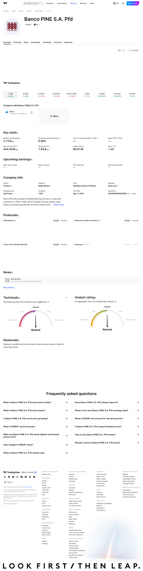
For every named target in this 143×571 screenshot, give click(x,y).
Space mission (74, 514)
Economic (45, 512)
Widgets (125, 474)
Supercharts (46, 474)
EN (117, 3)
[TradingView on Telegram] (25, 476)
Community (62, 3)
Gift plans (72, 481)
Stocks (44, 481)
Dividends (45, 517)
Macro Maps (46, 532)
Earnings (45, 514)
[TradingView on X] (4, 476)
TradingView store (75, 530)
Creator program (102, 481)
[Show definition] (21, 138)
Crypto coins (46, 488)
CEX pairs (45, 490)
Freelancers (100, 508)
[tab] (56, 220)
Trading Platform (128, 483)
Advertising (126, 490)
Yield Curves (46, 528)
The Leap (72, 494)
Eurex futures (73, 503)
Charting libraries (128, 476)
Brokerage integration (130, 492)
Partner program (128, 494)
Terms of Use (73, 541)
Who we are (73, 512)
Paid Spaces (101, 510)
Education (100, 494)
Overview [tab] (7, 42)
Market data (73, 479)
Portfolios (45, 525)
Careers (71, 521)
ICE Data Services (27, 487)
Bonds (44, 485)
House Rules (101, 483)
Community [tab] (35, 42)
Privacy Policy (74, 546)
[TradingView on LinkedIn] (21, 476)
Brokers (83, 3)
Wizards (99, 506)
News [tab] (26, 42)
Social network (102, 474)
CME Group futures (75, 501)
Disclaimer (72, 543)
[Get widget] (124, 50)
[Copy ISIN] (128, 194)
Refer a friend (101, 479)
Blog (70, 517)
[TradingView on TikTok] (29, 476)
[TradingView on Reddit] (34, 476)
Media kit (72, 524)
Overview (72, 488)
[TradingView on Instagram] (17, 476)
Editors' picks (101, 497)
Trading (99, 492)
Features (72, 474)
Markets (73, 3)
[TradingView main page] (5, 3)
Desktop (45, 543)
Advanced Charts (129, 481)
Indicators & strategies (104, 503)
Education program (129, 497)
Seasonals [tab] (68, 42)
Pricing (71, 476)
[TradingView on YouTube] (13, 476)
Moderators (100, 486)
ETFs (43, 483)
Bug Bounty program (76, 555)
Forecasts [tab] (58, 42)
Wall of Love (101, 476)
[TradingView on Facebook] (9, 476)
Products (50, 3)
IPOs (43, 519)
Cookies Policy (74, 548)
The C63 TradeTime (75, 535)
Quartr (31, 501)
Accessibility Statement (77, 550)
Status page (73, 557)
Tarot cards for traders (76, 532)
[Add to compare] (31, 112)
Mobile (44, 541)
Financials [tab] (17, 42)
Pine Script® (46, 535)
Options (44, 530)
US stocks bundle (75, 506)
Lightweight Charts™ (130, 479)
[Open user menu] (123, 3)
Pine (43, 494)
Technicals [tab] (47, 42)
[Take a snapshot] (119, 50)
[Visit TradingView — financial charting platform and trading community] (11, 83)
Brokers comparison (75, 492)
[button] (55, 3)
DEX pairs (45, 492)
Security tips (73, 553)
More (92, 3)
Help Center (73, 519)
